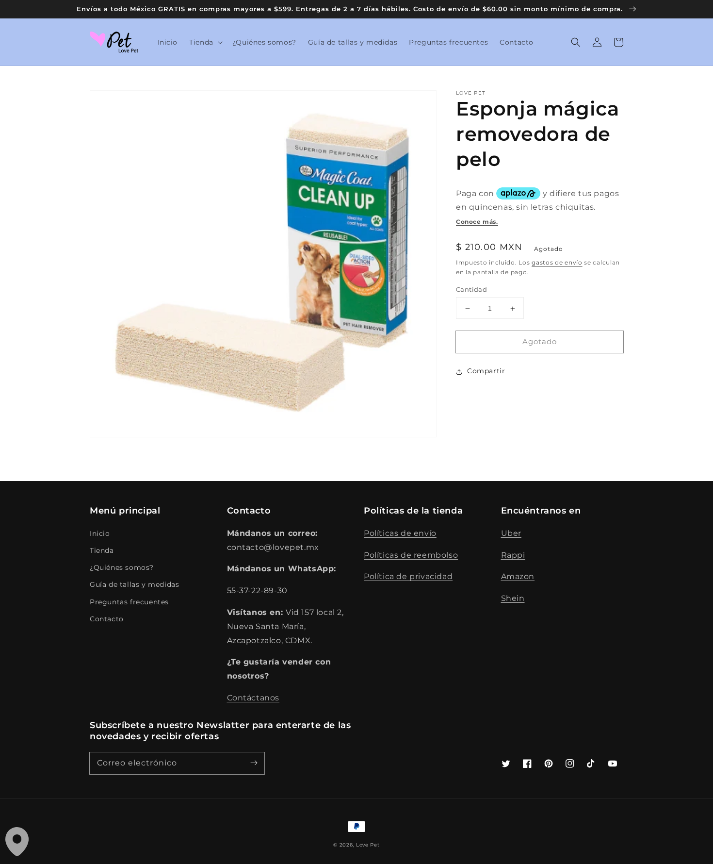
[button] (205, 42)
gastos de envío (557, 262)
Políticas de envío (400, 533)
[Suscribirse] (253, 763)
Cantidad (471, 290)
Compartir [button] (486, 371)
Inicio (100, 533)
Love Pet (368, 845)
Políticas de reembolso (411, 555)
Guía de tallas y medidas (134, 584)
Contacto (107, 619)
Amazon (518, 576)
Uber (511, 533)
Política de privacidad (408, 576)
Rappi (513, 555)
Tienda (102, 550)
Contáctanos (253, 697)
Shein (513, 598)
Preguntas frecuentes (129, 602)
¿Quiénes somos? (122, 567)
